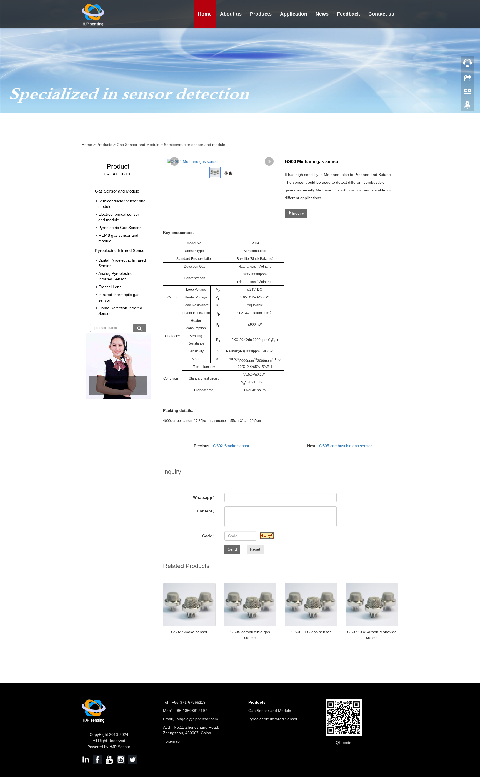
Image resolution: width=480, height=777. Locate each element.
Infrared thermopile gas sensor (118, 297)
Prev (174, 161)
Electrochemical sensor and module (118, 217)
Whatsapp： (204, 497)
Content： (206, 511)
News (322, 14)
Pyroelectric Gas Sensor (119, 227)
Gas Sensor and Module (138, 144)
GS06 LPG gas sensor (311, 632)
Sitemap (172, 741)
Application (293, 14)
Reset (255, 549)
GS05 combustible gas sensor (345, 446)
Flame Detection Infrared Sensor (120, 311)
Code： (209, 536)
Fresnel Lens (109, 287)
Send (232, 549)
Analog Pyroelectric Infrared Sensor (115, 276)
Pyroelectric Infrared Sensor (120, 250)
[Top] (467, 106)
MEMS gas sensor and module (118, 238)
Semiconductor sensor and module (194, 144)
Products (261, 14)
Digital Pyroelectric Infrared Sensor (122, 263)
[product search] (139, 328)
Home (205, 14)
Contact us (381, 14)
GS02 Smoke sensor (231, 446)
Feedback (348, 14)
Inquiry (298, 213)
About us (231, 14)
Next (269, 161)
